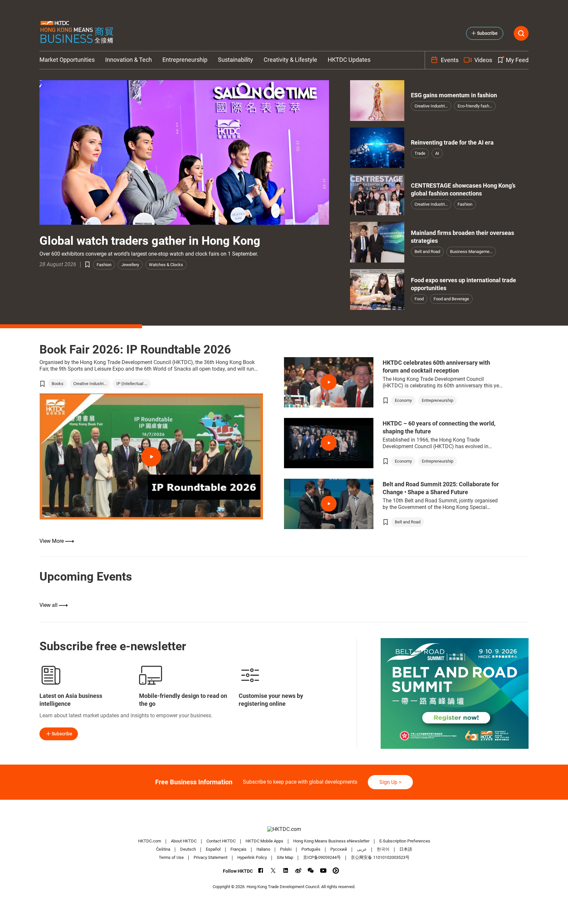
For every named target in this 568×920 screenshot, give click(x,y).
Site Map (285, 857)
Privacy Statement (210, 857)
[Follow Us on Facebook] (261, 870)
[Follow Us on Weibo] (298, 870)
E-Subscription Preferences (404, 841)
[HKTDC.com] (284, 829)
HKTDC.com (149, 841)
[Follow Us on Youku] (336, 870)
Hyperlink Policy (252, 857)
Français (238, 849)
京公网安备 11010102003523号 (380, 857)
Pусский (338, 849)
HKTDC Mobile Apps (264, 841)
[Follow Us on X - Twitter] (273, 870)
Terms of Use (171, 857)
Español (213, 849)
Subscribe (62, 733)
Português (310, 849)
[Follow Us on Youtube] (323, 870)
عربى (362, 849)
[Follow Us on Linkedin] (286, 870)
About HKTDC (184, 841)
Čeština (163, 849)
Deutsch (188, 849)
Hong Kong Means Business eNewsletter (331, 841)
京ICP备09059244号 (322, 857)
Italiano (263, 849)
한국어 (383, 849)
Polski (286, 849)
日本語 (405, 849)
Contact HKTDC (221, 841)
